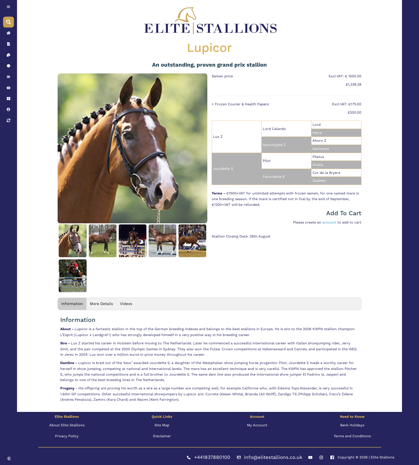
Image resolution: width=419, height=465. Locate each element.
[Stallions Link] (8, 54)
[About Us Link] (8, 43)
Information (72, 304)
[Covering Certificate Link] (8, 65)
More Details (101, 304)
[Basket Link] (8, 87)
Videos (126, 304)
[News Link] (8, 76)
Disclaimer (162, 436)
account (329, 222)
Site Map (162, 425)
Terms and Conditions (352, 436)
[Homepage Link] (8, 33)
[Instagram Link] (321, 457)
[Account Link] (8, 98)
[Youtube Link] (310, 457)
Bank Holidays (352, 425)
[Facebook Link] (332, 457)
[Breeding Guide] (8, 120)
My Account (257, 425)
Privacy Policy (67, 436)
